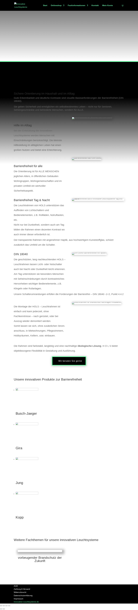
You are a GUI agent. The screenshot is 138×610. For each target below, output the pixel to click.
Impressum (18, 599)
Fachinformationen (76, 5)
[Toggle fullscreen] (6, 605)
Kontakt (95, 5)
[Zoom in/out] (9, 605)
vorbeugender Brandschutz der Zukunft (40, 559)
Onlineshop (56, 5)
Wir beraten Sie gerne (70, 361)
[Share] (4, 605)
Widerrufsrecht (20, 592)
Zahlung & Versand (22, 589)
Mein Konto (107, 5)
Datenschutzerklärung (23, 595)
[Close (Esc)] (1, 605)
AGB (16, 586)
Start (45, 5)
